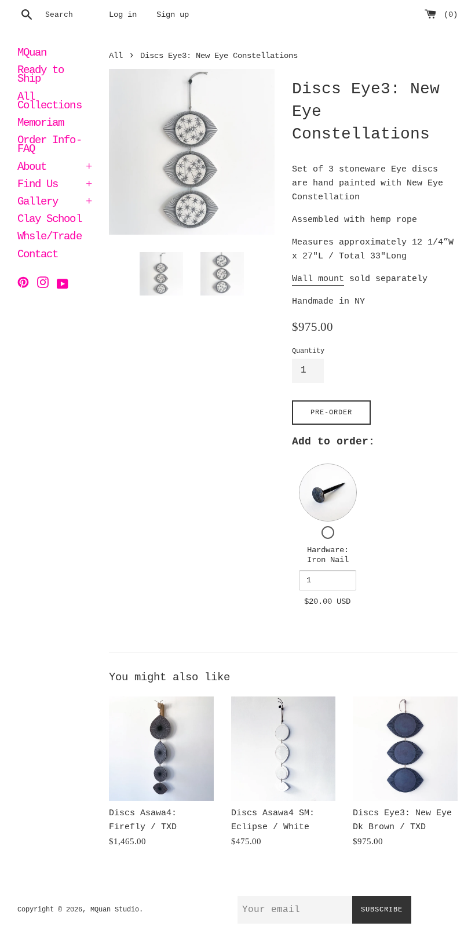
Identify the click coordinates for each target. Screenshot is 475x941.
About (54, 168)
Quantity (308, 351)
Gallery (54, 203)
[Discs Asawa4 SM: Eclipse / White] (283, 748)
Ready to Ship (40, 75)
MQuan (31, 54)
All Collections (49, 102)
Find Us (54, 185)
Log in (123, 14)
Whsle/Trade (49, 237)
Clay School (49, 220)
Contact (37, 255)
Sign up (172, 14)
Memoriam (40, 124)
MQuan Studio (114, 910)
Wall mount (318, 279)
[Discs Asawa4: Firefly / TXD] (161, 748)
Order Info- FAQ (49, 145)
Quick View (328, 492)
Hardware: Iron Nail (328, 555)
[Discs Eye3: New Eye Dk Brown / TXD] (405, 748)
